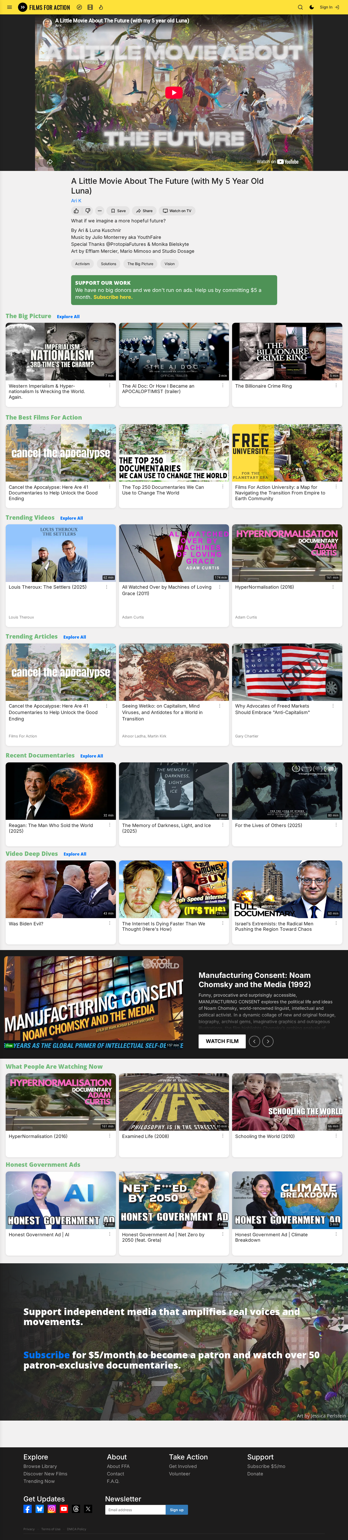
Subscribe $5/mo (266, 1466)
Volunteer (179, 1473)
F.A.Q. (113, 1481)
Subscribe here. (113, 297)
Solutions (108, 264)
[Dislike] (88, 210)
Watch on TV (180, 210)
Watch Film (222, 1041)
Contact (115, 1473)
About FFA (118, 1466)
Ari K (76, 200)
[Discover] (79, 7)
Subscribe (46, 1354)
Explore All (68, 316)
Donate (255, 1473)
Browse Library (40, 1466)
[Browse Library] (90, 7)
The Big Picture (140, 264)
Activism (82, 264)
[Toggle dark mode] (312, 7)
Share (147, 210)
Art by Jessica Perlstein (321, 1416)
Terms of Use (51, 1529)
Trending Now (39, 1481)
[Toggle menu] (9, 7)
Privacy (29, 1529)
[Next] (268, 1041)
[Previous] (254, 1041)
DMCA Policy (76, 1529)
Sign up (177, 1510)
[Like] (75, 210)
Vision (170, 264)
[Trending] (101, 7)
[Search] (300, 7)
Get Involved (183, 1466)
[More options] (109, 385)
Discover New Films (45, 1473)
